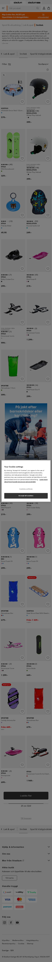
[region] (26, 481)
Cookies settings (26, 489)
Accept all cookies (26, 496)
